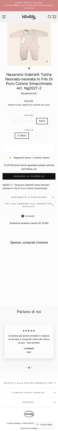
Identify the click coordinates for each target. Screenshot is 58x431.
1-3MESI (36, 135)
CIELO (16, 121)
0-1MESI (21, 135)
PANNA (29, 121)
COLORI (29, 115)
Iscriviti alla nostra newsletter (28, 383)
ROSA (42, 121)
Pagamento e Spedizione (29, 197)
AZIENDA (28, 402)
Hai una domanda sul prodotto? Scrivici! (29, 205)
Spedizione (27, 105)
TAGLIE (29, 130)
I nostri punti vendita (28, 393)
